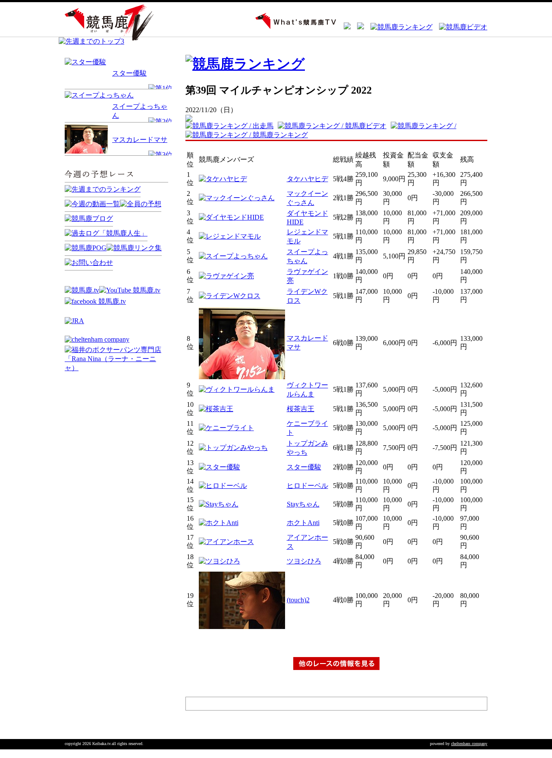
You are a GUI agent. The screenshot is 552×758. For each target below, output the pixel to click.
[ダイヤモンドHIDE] (231, 217)
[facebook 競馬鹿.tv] (95, 301)
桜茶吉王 (300, 408)
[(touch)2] (242, 626)
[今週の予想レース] (116, 182)
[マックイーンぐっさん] (237, 197)
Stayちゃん (303, 504)
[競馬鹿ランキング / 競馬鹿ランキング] (248, 134)
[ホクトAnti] (218, 522)
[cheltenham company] (97, 339)
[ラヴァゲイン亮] (226, 276)
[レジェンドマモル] (230, 236)
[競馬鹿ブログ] (89, 218)
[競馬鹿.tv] (82, 290)
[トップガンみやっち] (233, 447)
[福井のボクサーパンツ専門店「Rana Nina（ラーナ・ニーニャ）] (116, 367)
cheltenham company (469, 743)
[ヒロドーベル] (223, 485)
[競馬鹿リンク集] (134, 248)
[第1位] (160, 88)
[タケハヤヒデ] (223, 178)
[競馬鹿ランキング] (398, 27)
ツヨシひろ (304, 561)
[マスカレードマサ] (242, 377)
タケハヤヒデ (307, 178)
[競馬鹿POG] (86, 248)
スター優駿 (129, 73)
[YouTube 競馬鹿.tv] (129, 290)
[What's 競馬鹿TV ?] (293, 27)
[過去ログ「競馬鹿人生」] (106, 233)
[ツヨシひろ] (219, 561)
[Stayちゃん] (218, 504)
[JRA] (74, 320)
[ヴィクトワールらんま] (237, 389)
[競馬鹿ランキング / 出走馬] (231, 125)
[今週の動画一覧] (92, 204)
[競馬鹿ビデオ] (460, 27)
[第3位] (160, 154)
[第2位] (160, 121)
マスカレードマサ (139, 139)
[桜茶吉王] (216, 408)
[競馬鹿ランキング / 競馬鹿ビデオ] (334, 125)
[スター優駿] (85, 62)
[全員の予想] (140, 204)
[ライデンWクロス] (229, 295)
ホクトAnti (303, 522)
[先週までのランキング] (103, 189)
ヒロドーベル (307, 485)
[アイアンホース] (226, 541)
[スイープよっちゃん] (99, 95)
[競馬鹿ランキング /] (426, 125)
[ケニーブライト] (226, 427)
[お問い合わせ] (89, 262)
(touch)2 (298, 600)
